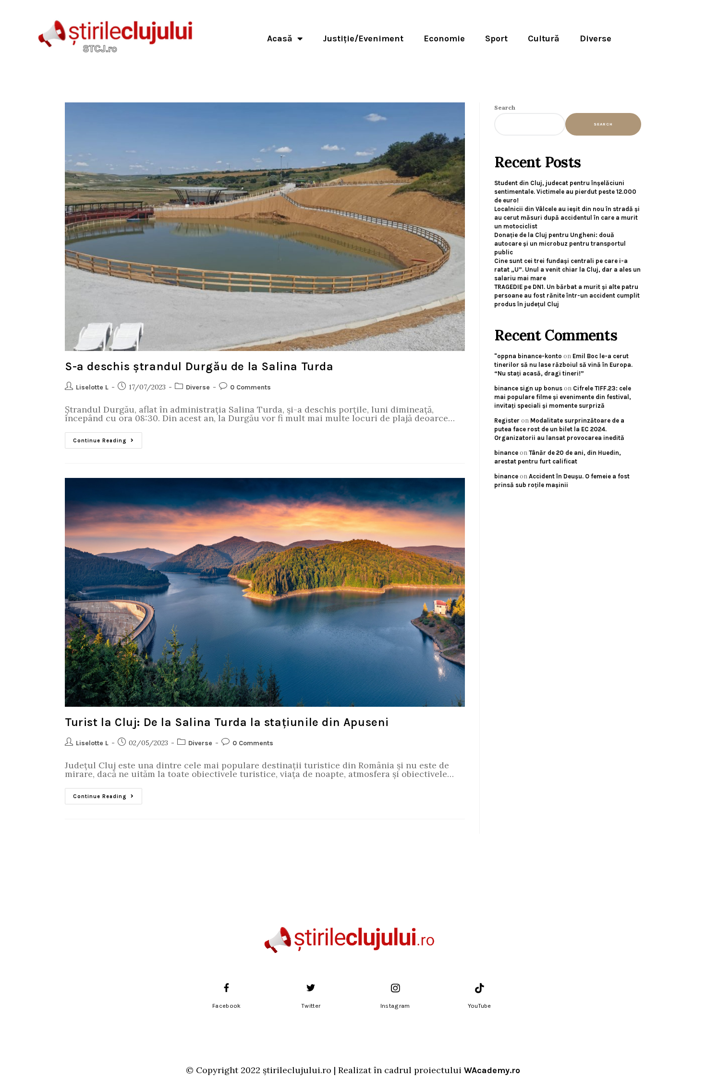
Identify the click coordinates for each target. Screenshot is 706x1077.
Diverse (595, 38)
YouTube (479, 1005)
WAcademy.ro (492, 1070)
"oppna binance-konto (528, 356)
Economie (444, 38)
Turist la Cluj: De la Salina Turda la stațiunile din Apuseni (227, 722)
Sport (496, 38)
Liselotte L (92, 387)
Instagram (395, 1005)
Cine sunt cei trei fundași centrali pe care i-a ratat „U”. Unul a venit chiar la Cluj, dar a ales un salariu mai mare (567, 269)
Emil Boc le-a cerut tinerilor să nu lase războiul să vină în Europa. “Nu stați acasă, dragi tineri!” (563, 364)
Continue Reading (107, 438)
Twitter (310, 1005)
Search (504, 107)
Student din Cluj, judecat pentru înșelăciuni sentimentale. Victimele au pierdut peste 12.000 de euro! (565, 191)
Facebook (226, 1005)
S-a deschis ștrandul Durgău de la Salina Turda (199, 366)
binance (506, 452)
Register (507, 420)
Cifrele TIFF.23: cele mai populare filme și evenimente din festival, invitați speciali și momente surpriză (562, 397)
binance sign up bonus (528, 388)
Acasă (279, 38)
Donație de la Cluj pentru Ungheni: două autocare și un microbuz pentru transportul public (560, 243)
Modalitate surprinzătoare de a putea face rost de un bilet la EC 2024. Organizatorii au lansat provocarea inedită (559, 429)
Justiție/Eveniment (363, 38)
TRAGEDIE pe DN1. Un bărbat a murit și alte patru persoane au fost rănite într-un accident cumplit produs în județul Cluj (567, 295)
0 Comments (250, 387)
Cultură (544, 38)
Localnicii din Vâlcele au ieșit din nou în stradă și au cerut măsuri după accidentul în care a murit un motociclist (567, 217)
